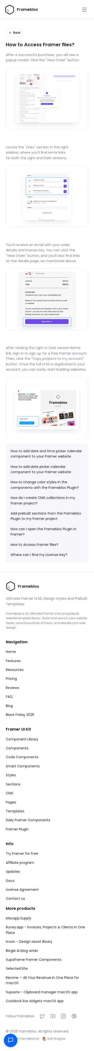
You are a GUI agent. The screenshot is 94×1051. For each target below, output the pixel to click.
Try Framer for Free (22, 853)
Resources (15, 669)
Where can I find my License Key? (39, 554)
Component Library (22, 739)
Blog (9, 705)
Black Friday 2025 (20, 714)
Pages (11, 802)
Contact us (15, 898)
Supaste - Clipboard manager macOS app (42, 992)
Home (11, 651)
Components (17, 748)
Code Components (22, 757)
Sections (13, 784)
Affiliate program (20, 862)
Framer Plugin (17, 829)
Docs (10, 880)
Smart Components (23, 766)
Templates (15, 811)
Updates (13, 871)
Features (13, 660)
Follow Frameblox (20, 1016)
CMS (9, 793)
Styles (11, 775)
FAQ (9, 696)
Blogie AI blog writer (22, 950)
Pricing (11, 678)
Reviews (12, 687)
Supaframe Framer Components (33, 959)
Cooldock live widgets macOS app (35, 1001)
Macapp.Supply (18, 918)
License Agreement (22, 889)
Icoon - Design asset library (29, 941)
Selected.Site (17, 968)
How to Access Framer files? (34, 544)
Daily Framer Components (28, 820)
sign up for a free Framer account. (58, 353)
